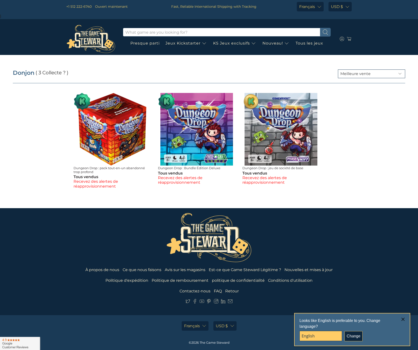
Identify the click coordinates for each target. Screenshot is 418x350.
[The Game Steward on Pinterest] (209, 302)
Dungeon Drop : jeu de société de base (272, 168)
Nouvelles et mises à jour (308, 269)
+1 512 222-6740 (79, 6)
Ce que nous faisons (142, 269)
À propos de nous (102, 269)
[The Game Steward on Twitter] (188, 302)
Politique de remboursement (180, 280)
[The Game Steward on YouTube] (202, 302)
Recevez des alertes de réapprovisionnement (96, 183)
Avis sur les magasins (185, 269)
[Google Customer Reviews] (20, 343)
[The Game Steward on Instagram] (216, 302)
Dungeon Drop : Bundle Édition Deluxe (189, 168)
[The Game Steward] (91, 39)
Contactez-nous (194, 291)
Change (353, 336)
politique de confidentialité (238, 280)
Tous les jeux (309, 43)
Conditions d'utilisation (290, 280)
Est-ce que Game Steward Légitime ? (245, 269)
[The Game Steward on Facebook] (195, 302)
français (307, 6)
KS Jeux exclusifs (231, 43)
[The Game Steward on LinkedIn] (223, 302)
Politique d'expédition (126, 280)
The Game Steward (215, 342)
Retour (232, 291)
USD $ (337, 6)
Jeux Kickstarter (183, 43)
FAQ (218, 291)
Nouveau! (272, 43)
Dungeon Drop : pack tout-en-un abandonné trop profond (109, 170)
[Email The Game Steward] (230, 302)
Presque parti (145, 43)
